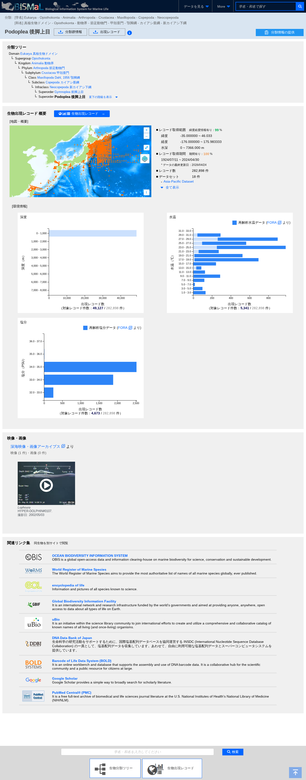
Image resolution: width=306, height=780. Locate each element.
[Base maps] (144, 158)
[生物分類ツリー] (115, 761)
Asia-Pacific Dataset (179, 181)
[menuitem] (195, 6)
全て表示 (172, 187)
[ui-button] (300, 6)
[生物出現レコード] (172, 761)
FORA (272, 222)
